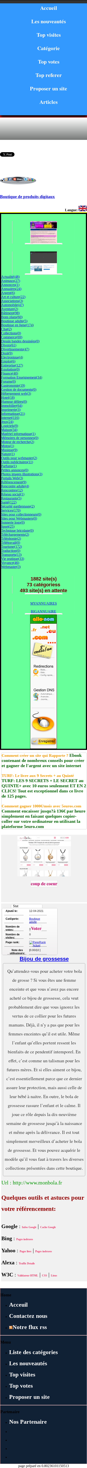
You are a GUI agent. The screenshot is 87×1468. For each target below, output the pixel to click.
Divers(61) (8, 345)
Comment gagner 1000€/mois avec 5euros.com (41, 806)
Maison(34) (9, 430)
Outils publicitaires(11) (17, 462)
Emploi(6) (8, 361)
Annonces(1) (10, 285)
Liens (54, 1275)
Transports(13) (11, 555)
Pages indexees (24, 1239)
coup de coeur (44, 883)
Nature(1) (8, 454)
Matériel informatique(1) (18, 434)
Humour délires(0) (14, 401)
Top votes (48, 61)
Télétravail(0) (10, 542)
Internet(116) (10, 418)
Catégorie (48, 48)
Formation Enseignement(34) (21, 377)
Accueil (48, 8)
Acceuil (18, 1305)
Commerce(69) (11, 337)
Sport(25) (7, 526)
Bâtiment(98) (10, 313)
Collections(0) (11, 333)
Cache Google (48, 1227)
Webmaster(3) (11, 567)
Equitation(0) (10, 369)
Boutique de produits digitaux (27, 196)
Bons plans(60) (12, 317)
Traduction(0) (10, 551)
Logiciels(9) (9, 426)
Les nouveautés (48, 21)
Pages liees (25, 1251)
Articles (48, 102)
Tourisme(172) (11, 546)
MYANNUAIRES (43, 603)
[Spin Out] (43, 273)
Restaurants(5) (11, 498)
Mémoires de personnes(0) (19, 438)
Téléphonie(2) (11, 538)
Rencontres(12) (12, 490)
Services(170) (11, 510)
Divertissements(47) (15, 349)
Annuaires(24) (11, 289)
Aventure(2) (9, 309)
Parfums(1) (9, 466)
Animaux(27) (10, 281)
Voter (36, 928)
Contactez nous (28, 1316)
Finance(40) (9, 373)
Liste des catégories (33, 1352)
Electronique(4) (12, 357)
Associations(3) (12, 301)
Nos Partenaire (28, 1422)
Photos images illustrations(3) (21, 474)
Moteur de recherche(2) (17, 442)
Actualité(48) (10, 277)
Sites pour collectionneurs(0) (21, 514)
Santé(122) (9, 502)
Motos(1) (7, 446)
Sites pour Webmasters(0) (19, 518)
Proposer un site (48, 88)
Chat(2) (6, 329)
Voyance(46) (10, 563)
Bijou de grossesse (44, 959)
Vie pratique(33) (12, 559)
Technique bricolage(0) (17, 530)
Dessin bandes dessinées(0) (20, 341)
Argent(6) (8, 293)
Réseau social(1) (12, 494)
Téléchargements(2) (15, 534)
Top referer (48, 75)
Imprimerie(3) (11, 410)
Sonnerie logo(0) (13, 522)
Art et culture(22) (13, 297)
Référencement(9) (13, 482)
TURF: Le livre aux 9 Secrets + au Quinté (38, 775)
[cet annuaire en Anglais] (83, 210)
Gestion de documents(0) (18, 389)
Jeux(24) (7, 422)
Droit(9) (6, 353)
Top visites (49, 34)
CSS (44, 1275)
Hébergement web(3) (16, 393)
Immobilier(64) (11, 406)
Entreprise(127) (12, 365)
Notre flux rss (29, 1327)
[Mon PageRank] (37, 945)
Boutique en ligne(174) (17, 325)
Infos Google (29, 1227)
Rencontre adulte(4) (15, 486)
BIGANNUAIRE (43, 611)
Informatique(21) (13, 414)
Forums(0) (8, 381)
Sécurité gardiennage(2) (18, 506)
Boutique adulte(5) (14, 321)
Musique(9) (9, 450)
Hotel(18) (8, 397)
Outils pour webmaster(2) (19, 458)
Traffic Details (27, 1263)
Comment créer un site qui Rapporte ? (35, 755)
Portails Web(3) (12, 478)
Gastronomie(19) (13, 385)
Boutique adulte (34, 920)
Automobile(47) (12, 305)
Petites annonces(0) (14, 470)
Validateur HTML (27, 1275)
